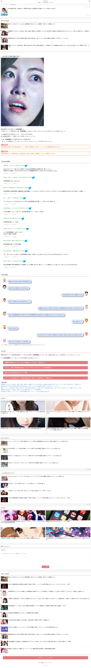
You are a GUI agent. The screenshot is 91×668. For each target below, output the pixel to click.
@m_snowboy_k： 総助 (9, 250)
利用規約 (42, 662)
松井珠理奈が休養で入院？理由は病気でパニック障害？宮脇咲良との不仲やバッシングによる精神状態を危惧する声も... (31, 146)
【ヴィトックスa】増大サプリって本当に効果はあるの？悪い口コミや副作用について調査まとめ (28, 378)
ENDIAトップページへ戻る (45, 657)
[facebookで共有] (4, 15)
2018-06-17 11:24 (27, 177)
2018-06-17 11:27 (24, 208)
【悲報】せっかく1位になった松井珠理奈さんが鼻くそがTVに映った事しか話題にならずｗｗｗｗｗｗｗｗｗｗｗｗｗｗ (24, 344)
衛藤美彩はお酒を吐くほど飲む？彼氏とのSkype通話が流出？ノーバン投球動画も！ (21, 389)
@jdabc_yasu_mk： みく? (10, 228)
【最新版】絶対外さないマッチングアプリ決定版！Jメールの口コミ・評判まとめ (24, 362)
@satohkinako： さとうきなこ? (11, 208)
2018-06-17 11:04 (20, 250)
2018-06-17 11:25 (19, 165)
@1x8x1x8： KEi (8, 218)
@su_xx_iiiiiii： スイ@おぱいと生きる (13, 177)
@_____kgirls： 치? (9, 197)
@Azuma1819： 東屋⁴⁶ (9, 240)
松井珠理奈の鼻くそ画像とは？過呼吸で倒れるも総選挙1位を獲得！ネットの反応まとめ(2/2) (31, 8)
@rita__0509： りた (9, 261)
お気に (14, 173)
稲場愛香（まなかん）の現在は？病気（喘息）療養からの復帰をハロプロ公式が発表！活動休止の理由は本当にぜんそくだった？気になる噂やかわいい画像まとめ (41, 384)
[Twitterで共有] (2, 15)
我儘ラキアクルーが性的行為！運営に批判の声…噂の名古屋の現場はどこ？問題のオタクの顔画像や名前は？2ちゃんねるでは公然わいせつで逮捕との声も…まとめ (41, 388)
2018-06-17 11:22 (21, 228)
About (39, 662)
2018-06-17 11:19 (19, 240)
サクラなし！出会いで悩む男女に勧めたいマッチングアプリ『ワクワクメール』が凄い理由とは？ (28, 367)
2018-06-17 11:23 (18, 197)
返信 (6, 173)
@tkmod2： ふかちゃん (9, 165)
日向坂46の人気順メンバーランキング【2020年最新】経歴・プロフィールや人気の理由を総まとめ (25, 391)
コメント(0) (88, 15)
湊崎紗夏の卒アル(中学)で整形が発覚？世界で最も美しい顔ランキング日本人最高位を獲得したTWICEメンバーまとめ (30, 386)
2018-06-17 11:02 (18, 261)
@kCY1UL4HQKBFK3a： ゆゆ (11, 187)
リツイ (10, 173)
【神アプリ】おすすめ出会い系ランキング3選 (15, 372)
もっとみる (88, 469)
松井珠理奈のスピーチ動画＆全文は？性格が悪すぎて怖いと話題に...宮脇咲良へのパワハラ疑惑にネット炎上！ (29, 153)
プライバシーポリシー (49, 662)
